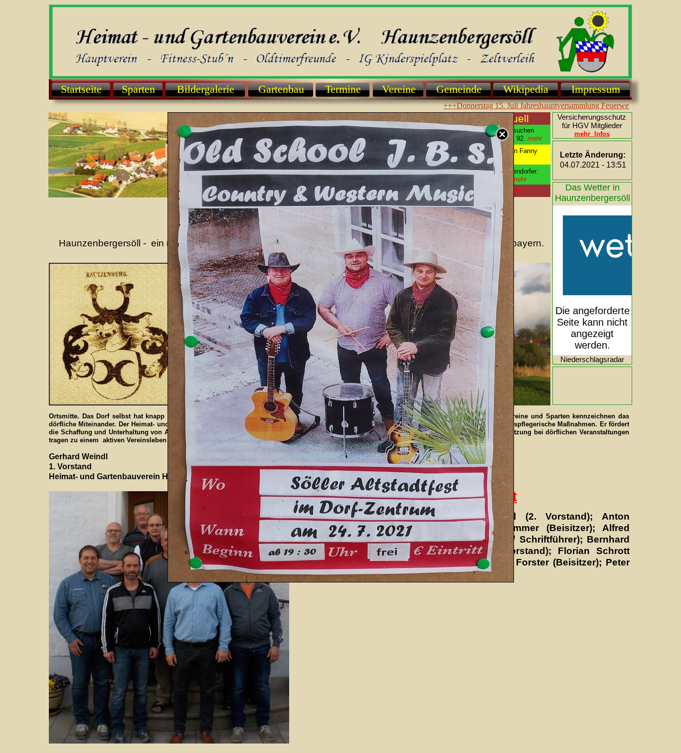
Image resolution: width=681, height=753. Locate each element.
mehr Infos (592, 134)
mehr (518, 190)
